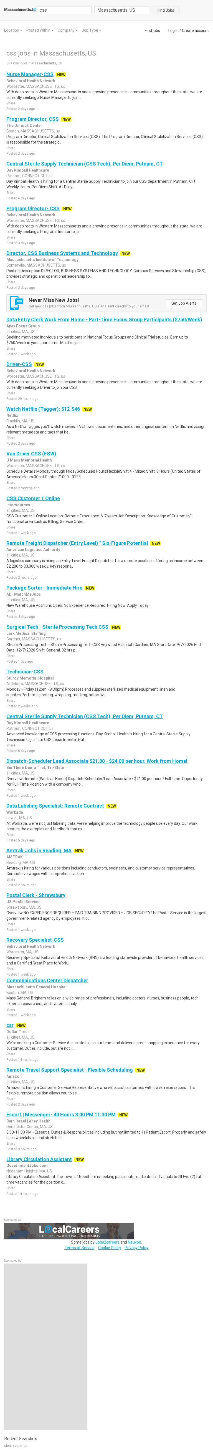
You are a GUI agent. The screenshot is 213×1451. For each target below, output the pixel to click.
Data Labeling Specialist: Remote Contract (55, 806)
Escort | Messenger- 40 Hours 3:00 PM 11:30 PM (61, 1114)
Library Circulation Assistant (39, 1159)
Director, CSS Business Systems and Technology (62, 253)
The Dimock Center (24, 125)
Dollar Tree (16, 1031)
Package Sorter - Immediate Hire (44, 588)
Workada (14, 812)
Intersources (18, 505)
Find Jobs (166, 10)
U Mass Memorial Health (29, 460)
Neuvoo (134, 1242)
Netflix (12, 415)
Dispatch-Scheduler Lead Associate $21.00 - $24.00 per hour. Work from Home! (96, 761)
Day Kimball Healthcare (27, 170)
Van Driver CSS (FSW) (31, 454)
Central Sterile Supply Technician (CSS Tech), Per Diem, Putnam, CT (84, 164)
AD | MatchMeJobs (23, 594)
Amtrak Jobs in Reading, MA (39, 850)
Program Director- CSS (33, 208)
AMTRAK (14, 857)
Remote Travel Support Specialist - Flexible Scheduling (69, 1070)
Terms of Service (80, 1247)
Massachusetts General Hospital (36, 987)
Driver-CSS (19, 364)
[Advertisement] (45, 1347)
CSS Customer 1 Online (33, 498)
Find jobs (152, 30)
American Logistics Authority (33, 549)
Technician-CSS (25, 672)
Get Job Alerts (183, 303)
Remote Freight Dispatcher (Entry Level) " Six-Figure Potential (77, 543)
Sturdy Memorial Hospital (30, 678)
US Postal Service (22, 901)
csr (10, 1025)
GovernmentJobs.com (27, 1165)
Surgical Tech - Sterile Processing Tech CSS (57, 627)
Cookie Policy (109, 1247)
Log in (173, 30)
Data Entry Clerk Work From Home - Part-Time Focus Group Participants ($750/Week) (104, 319)
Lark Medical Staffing (26, 633)
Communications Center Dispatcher (47, 980)
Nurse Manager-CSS (30, 74)
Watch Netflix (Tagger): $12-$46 (43, 409)
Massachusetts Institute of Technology (42, 259)
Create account (195, 30)
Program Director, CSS (32, 119)
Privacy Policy (137, 1247)
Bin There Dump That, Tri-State (35, 767)
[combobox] (121, 10)
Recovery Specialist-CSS (35, 940)
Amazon (14, 1076)
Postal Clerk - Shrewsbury (35, 895)
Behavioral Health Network (30, 81)
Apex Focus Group (23, 326)
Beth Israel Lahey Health (28, 1121)
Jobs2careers (107, 1242)
